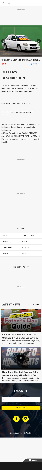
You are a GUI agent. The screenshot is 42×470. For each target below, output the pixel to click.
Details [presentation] (20, 229)
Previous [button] (3, 41)
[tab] (20, 229)
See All (36, 305)
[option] (21, 41)
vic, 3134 (37, 64)
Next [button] (39, 41)
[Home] (20, 427)
